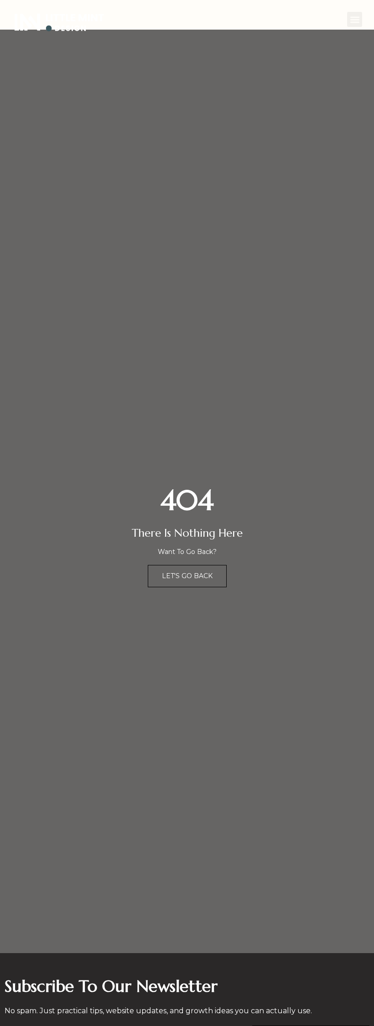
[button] (354, 19)
